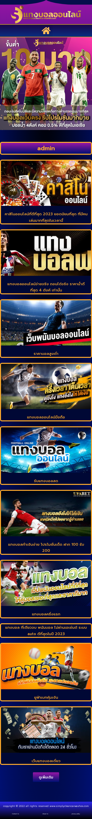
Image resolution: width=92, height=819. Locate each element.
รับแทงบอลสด (46, 481)
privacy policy (76, 814)
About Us (45, 814)
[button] (46, 31)
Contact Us (15, 814)
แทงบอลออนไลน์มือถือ (46, 417)
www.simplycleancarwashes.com (69, 806)
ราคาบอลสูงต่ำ (46, 353)
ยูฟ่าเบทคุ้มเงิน (46, 697)
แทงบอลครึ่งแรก (46, 614)
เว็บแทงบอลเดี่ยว (46, 761)
